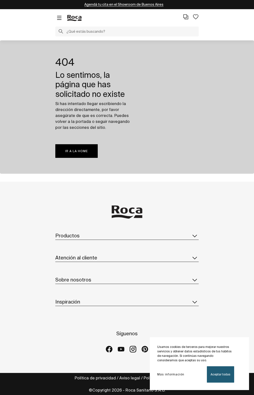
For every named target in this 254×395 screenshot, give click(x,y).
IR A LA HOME (76, 151)
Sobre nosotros (73, 279)
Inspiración (67, 302)
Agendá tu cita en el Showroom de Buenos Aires (123, 4)
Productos (67, 235)
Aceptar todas (220, 374)
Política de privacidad (95, 378)
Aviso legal (129, 378)
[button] (61, 31)
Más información (170, 374)
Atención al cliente (76, 257)
